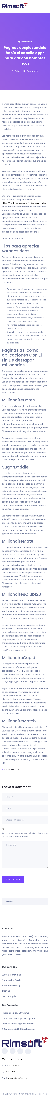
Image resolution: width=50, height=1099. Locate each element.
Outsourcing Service (12, 980)
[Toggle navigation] (46, 6)
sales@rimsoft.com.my (18, 1078)
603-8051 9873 (15, 1065)
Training (6, 991)
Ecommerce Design (11, 985)
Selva (17, 71)
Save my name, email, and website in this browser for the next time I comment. (25, 835)
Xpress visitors (25, 41)
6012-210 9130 (12, 1071)
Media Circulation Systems (15, 1013)
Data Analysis (9, 996)
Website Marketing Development (18, 1023)
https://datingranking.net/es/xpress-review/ (25, 203)
